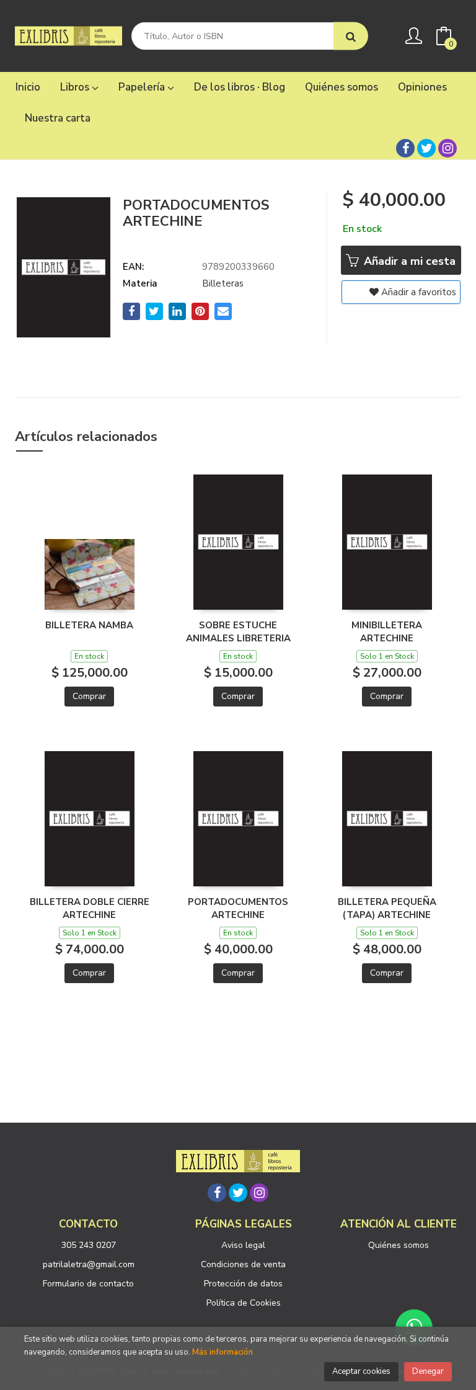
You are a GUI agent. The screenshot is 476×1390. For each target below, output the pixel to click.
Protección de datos (243, 1284)
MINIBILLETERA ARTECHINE (386, 631)
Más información (222, 1352)
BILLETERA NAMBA (89, 625)
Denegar (428, 1371)
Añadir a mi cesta (408, 261)
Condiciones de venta (243, 1264)
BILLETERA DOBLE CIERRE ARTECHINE (89, 908)
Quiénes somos (398, 1245)
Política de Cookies (243, 1303)
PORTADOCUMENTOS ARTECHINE (238, 908)
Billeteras (223, 283)
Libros (76, 87)
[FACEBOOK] (405, 148)
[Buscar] (350, 36)
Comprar (89, 696)
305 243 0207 (88, 1245)
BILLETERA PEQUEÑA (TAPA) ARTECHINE (387, 908)
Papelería (142, 87)
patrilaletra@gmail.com (88, 1264)
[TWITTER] (426, 148)
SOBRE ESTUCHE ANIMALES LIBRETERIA (238, 631)
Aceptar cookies (361, 1371)
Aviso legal (243, 1245)
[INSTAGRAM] (447, 148)
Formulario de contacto (88, 1284)
